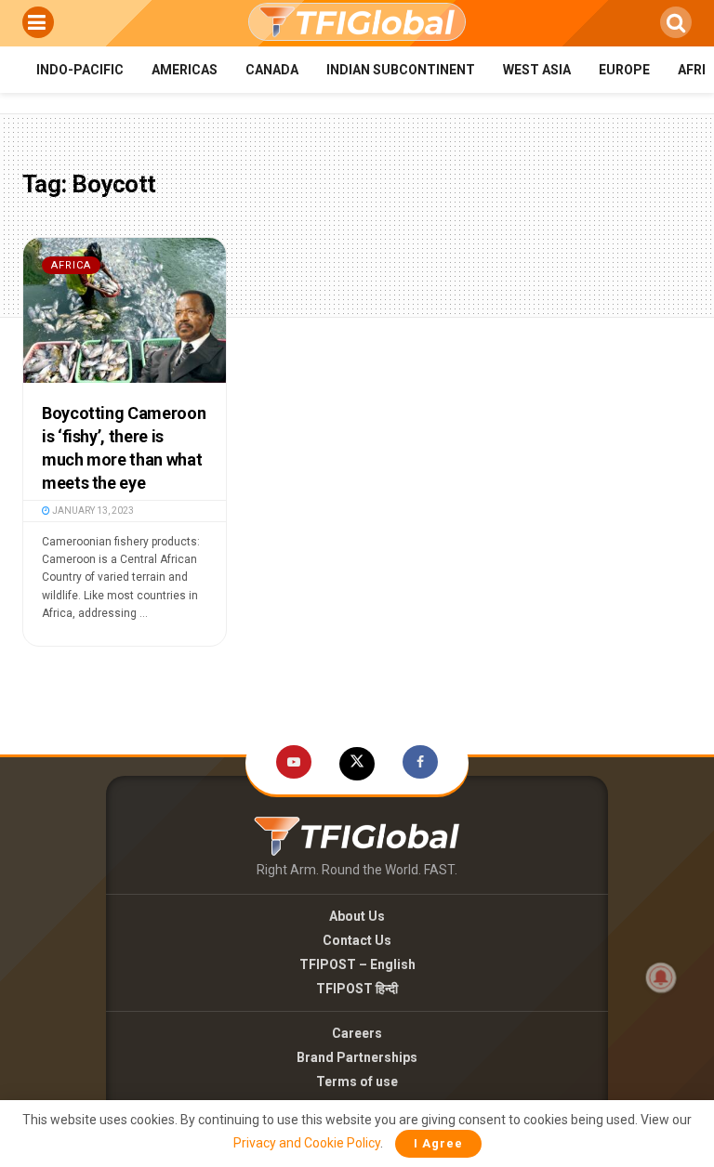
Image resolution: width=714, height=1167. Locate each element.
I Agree (438, 1143)
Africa (71, 265)
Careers (357, 1033)
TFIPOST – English (357, 964)
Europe (624, 69)
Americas (185, 69)
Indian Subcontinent (400, 69)
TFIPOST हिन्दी (357, 988)
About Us (357, 916)
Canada (271, 69)
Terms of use (357, 1081)
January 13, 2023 (92, 510)
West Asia (537, 69)
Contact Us (357, 940)
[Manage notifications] (661, 977)
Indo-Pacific (80, 69)
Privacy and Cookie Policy (306, 1142)
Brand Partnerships (357, 1057)
